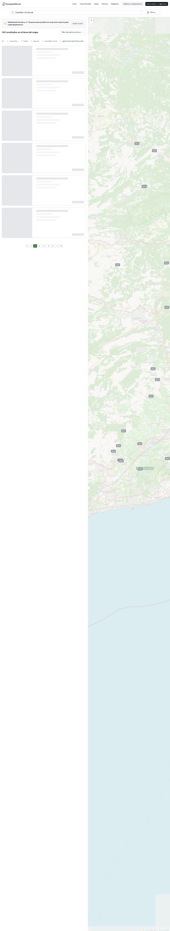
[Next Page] (57, 734)
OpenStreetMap (164, 930)
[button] (119, 265)
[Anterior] (6, 60)
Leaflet (146, 930)
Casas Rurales (85, 4)
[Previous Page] (31, 734)
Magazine (115, 4)
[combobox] (75, 12)
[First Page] (27, 734)
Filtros (152, 12)
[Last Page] (61, 734)
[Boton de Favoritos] (82, 50)
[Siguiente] (28, 60)
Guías (96, 4)
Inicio (75, 4)
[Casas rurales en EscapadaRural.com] (11, 4)
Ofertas (105, 4)
